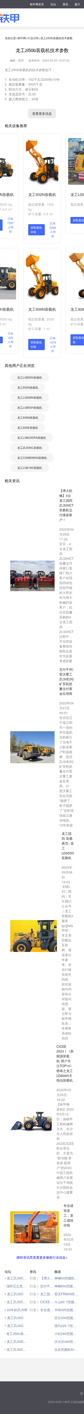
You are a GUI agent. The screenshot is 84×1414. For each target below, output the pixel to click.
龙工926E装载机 (27, 427)
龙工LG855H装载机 (29, 407)
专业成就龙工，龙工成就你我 (47, 1309)
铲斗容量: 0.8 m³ (40, 214)
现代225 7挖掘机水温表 (66, 1325)
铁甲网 (22, 38)
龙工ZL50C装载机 (17, 1278)
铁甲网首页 (37, 4)
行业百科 (33, 38)
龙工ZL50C (15, 1294)
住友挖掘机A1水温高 (66, 1349)
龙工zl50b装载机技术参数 (56, 38)
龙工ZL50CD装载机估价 (17, 1301)
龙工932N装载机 (42, 194)
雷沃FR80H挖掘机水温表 (66, 1294)
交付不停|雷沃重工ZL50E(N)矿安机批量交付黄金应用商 (47, 1286)
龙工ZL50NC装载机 (29, 447)
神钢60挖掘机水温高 (66, 1278)
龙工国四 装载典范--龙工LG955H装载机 (47, 1294)
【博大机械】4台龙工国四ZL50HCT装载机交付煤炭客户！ (47, 1278)
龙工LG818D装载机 (29, 468)
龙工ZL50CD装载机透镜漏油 (17, 1349)
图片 (77, 4)
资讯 (65, 4)
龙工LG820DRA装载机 (31, 437)
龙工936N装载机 (42, 309)
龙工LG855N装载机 (29, 377)
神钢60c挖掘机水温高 (66, 1286)
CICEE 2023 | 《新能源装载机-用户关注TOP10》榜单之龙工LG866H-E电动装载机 (47, 1301)
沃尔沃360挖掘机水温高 (66, 1341)
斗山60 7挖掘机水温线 (66, 1301)
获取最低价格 (36, 229)
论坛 (53, 4)
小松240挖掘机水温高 (66, 1333)
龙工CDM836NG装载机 (32, 458)
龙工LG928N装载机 (29, 397)
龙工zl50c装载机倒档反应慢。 (16, 1333)
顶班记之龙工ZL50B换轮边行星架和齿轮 (16, 1286)
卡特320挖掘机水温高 (66, 1309)
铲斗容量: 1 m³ (39, 328)
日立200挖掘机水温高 (66, 1317)
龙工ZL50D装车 (17, 1341)
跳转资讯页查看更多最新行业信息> (42, 1257)
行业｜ (34, 1278)
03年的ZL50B (17, 1309)
